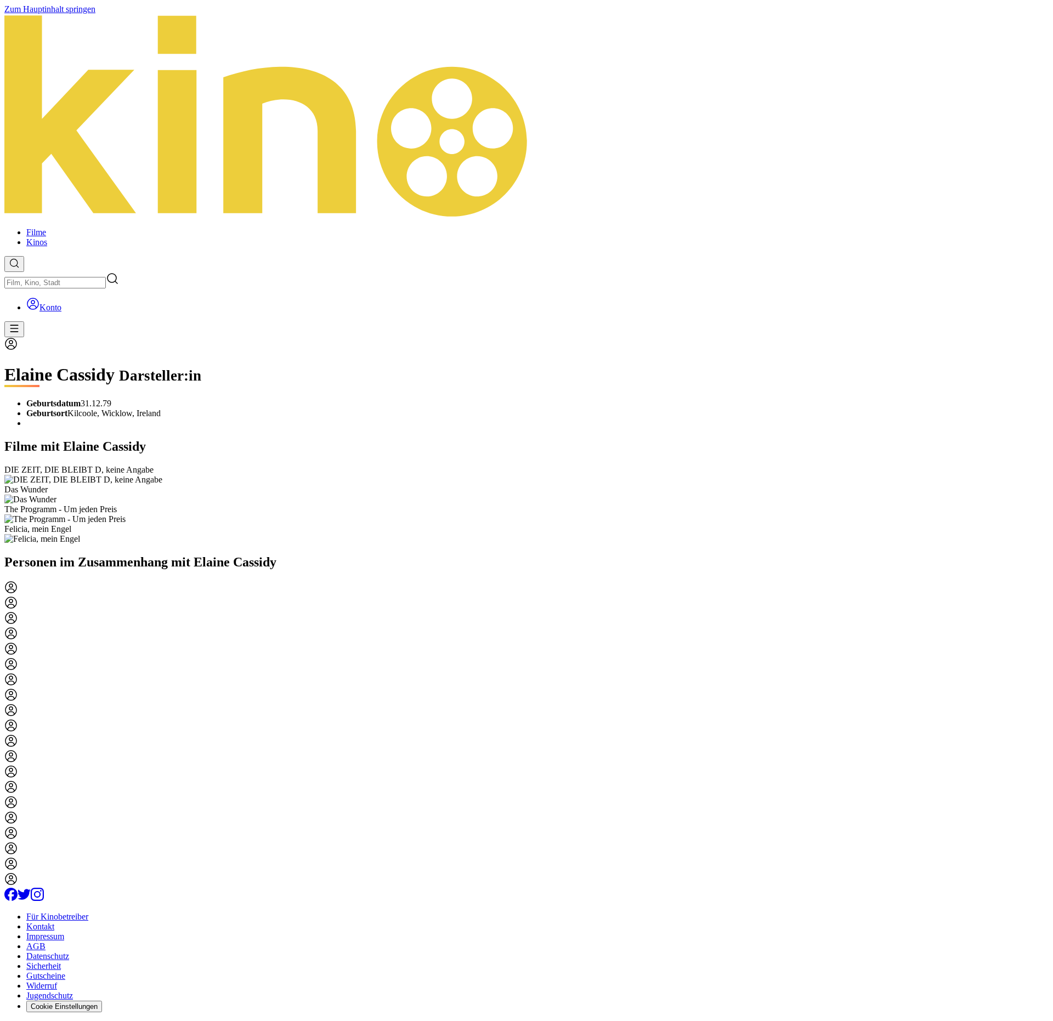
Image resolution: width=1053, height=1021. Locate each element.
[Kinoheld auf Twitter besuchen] (24, 898)
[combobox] (55, 282)
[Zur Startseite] (526, 116)
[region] (526, 504)
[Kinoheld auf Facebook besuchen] (11, 898)
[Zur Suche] (14, 264)
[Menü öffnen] (14, 329)
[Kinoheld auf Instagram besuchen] (37, 898)
